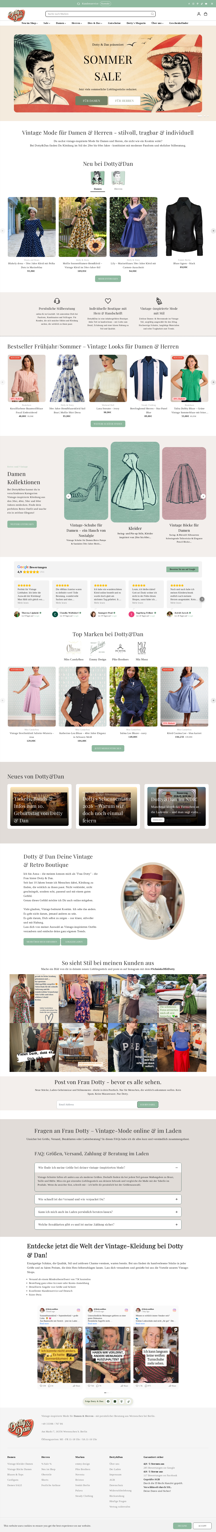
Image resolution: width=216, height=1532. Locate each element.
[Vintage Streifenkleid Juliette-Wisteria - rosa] (32, 697)
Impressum (115, 1474)
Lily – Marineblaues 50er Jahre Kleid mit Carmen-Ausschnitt (133, 265)
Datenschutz (116, 1485)
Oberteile (46, 1474)
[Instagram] (193, 3)
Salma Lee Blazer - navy (133, 733)
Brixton (79, 1479)
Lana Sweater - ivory (108, 408)
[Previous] (2, 230)
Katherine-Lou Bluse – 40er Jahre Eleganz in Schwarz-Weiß (82, 735)
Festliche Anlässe (51, 1485)
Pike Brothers (120, 659)
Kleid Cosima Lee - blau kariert (184, 733)
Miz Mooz (142, 659)
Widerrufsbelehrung (120, 1490)
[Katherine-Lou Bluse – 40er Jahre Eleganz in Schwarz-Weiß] (83, 697)
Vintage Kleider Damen (20, 1463)
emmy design (82, 1463)
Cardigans (13, 1479)
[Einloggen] (199, 14)
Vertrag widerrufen (119, 1506)
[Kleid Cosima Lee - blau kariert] (184, 697)
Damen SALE (14, 1485)
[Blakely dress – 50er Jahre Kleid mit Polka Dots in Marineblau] (32, 227)
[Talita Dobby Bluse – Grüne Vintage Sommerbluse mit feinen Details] (189, 378)
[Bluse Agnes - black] (184, 227)
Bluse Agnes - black (184, 263)
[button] (14, 599)
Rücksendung (116, 1496)
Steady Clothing (84, 1496)
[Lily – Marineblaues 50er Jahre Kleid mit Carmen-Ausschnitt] (133, 227)
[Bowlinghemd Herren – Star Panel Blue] (149, 378)
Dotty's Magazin (136, 23)
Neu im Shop (29, 23)
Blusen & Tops (15, 1474)
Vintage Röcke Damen (19, 1469)
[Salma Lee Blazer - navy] (133, 697)
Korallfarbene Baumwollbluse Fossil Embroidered (26, 410)
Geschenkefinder (178, 23)
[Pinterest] (197, 3)
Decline (182, 1525)
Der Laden (115, 1469)
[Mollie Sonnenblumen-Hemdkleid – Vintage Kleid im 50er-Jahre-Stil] (83, 227)
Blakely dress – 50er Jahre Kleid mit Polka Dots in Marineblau (31, 265)
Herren (76, 23)
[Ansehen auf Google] (17, 614)
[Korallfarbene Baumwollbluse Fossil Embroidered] (27, 378)
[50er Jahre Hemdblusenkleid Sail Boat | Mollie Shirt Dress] (67, 378)
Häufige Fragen (118, 1501)
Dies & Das (94, 23)
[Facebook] (189, 3)
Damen (60, 23)
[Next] (213, 230)
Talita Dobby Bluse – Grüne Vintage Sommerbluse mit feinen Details (189, 410)
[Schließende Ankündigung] (212, 3)
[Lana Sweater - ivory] (108, 378)
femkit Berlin (82, 1485)
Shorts (44, 1479)
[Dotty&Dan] (16, 15)
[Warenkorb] (205, 14)
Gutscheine (114, 23)
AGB (112, 1479)
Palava (79, 1490)
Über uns (156, 23)
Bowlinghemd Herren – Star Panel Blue (148, 410)
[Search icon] (152, 14)
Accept (202, 1525)
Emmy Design (97, 659)
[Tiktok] (202, 3)
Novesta (79, 1474)
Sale (46, 23)
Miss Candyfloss (73, 659)
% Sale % (46, 1463)
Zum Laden (115, 3)
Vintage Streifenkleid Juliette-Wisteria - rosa (32, 735)
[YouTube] (206, 3)
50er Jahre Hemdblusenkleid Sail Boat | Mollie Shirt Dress (67, 410)
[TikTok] (128, 1401)
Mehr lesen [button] (23, 603)
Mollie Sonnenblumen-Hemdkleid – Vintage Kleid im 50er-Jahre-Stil (82, 265)
